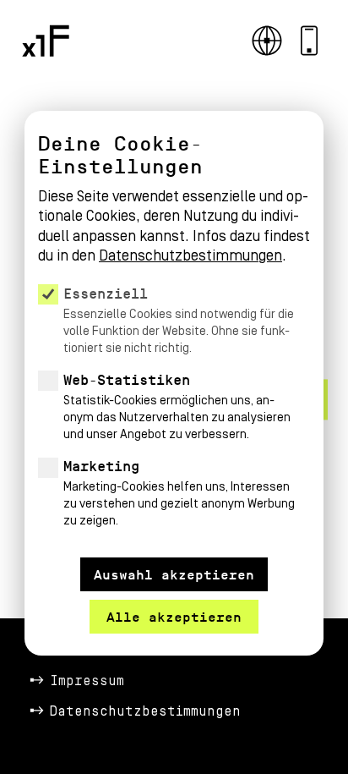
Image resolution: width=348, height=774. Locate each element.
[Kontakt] (309, 41)
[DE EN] (267, 41)
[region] (174, 337)
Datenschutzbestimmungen (145, 711)
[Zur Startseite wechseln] (45, 41)
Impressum (87, 681)
